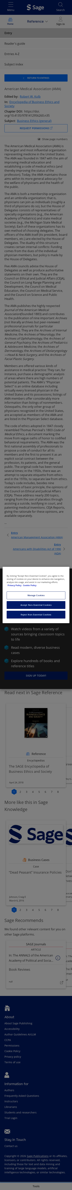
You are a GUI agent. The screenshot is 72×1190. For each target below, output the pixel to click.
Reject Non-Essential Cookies (36, 614)
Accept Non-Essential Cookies (36, 605)
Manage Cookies (36, 595)
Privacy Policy (15, 585)
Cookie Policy (29, 585)
